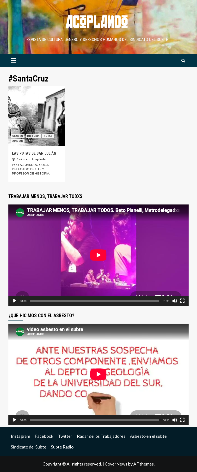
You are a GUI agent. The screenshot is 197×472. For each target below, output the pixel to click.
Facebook (44, 436)
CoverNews (116, 463)
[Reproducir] (14, 300)
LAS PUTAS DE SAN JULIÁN (34, 153)
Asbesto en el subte (148, 436)
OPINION (17, 141)
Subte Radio (62, 446)
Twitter (65, 436)
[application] (98, 255)
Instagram (20, 436)
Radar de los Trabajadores (101, 436)
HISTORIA (33, 136)
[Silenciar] (174, 300)
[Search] (183, 60)
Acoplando (39, 159)
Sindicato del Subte (28, 446)
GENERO (17, 136)
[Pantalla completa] (182, 300)
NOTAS (47, 136)
